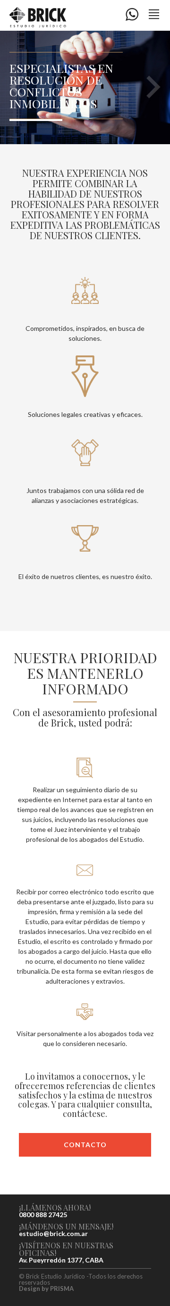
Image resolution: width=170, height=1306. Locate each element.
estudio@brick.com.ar (53, 1233)
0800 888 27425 (43, 1214)
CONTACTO (85, 1145)
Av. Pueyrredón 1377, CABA (61, 1260)
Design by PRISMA (46, 1289)
